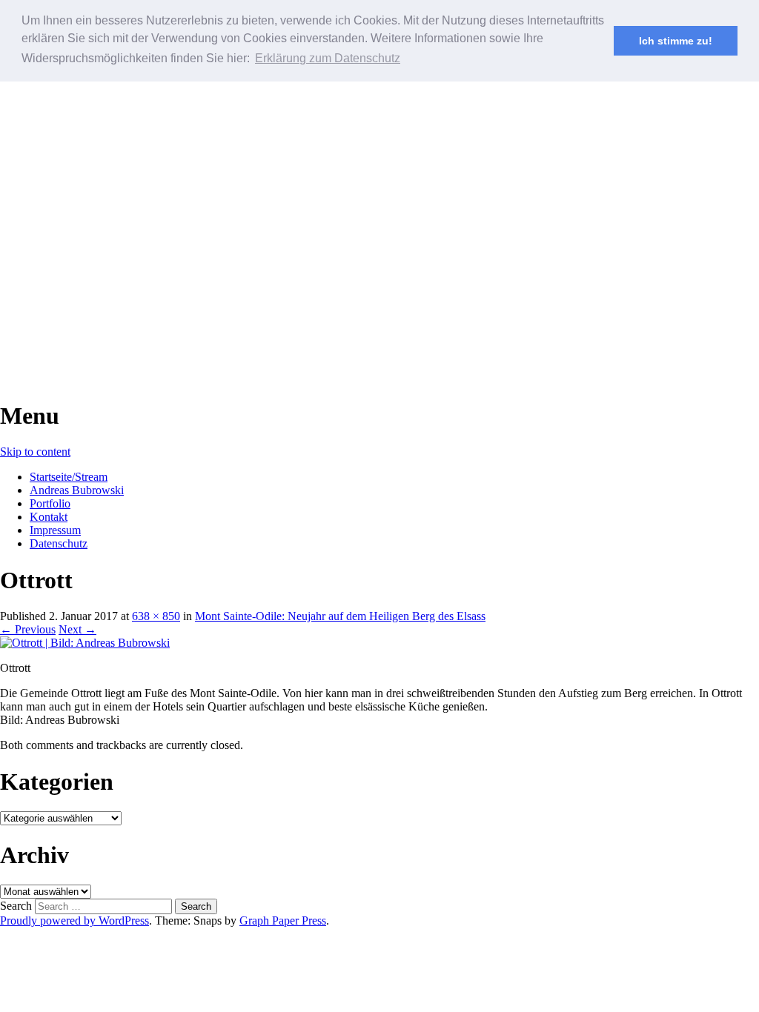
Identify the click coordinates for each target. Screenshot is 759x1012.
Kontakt (48, 516)
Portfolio (50, 503)
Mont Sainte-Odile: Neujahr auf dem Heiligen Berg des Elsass (340, 616)
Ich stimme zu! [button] (675, 41)
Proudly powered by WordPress (74, 920)
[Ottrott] (85, 642)
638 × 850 (156, 616)
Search (16, 905)
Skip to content (35, 451)
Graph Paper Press (282, 920)
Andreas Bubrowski (77, 490)
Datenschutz (58, 543)
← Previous (28, 629)
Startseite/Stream (68, 476)
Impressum (55, 530)
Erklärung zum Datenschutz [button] (327, 58)
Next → (77, 629)
